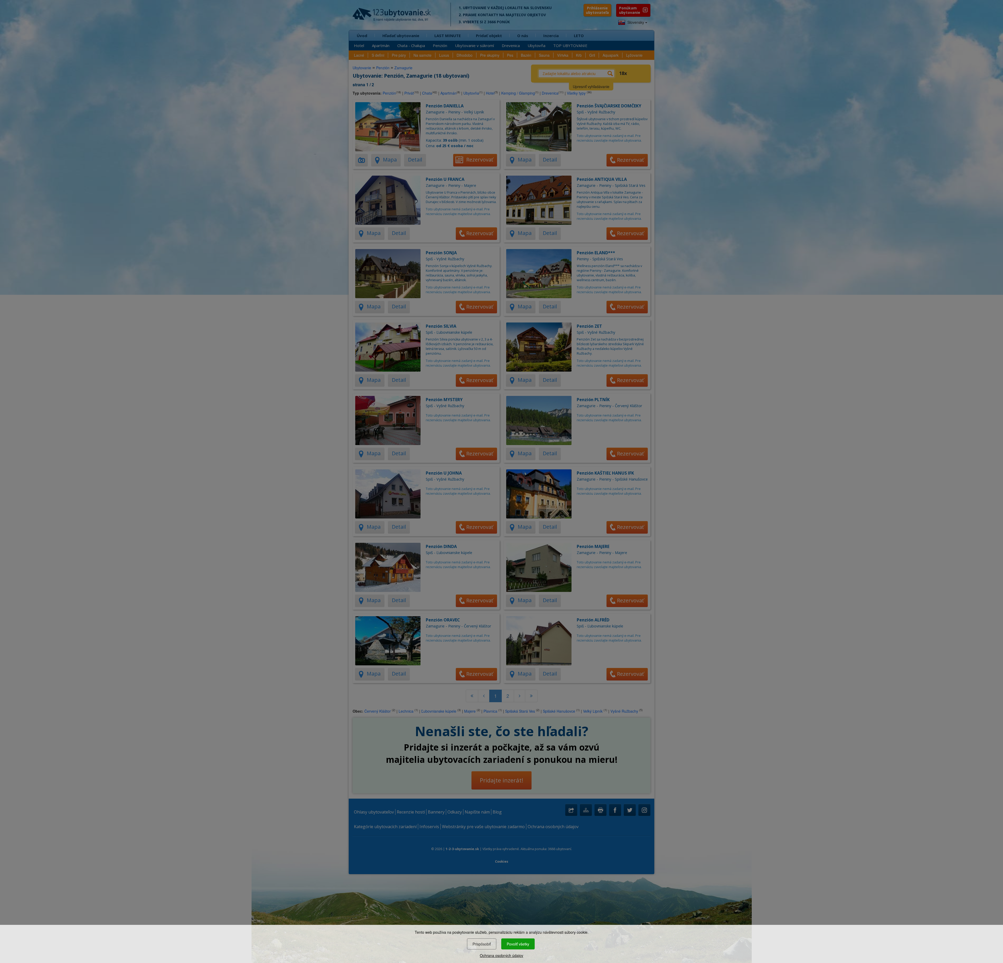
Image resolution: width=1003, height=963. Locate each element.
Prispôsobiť (482, 944)
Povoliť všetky (518, 944)
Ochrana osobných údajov (501, 955)
